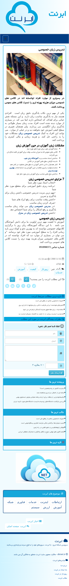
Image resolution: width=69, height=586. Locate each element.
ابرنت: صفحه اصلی (17, 526)
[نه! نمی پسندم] (12, 279)
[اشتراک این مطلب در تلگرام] (34, 285)
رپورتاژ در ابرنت (61, 574)
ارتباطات (57, 502)
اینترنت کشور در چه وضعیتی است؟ (52, 388)
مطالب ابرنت (62, 578)
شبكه (10, 502)
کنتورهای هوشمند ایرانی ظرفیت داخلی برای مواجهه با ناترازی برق (41, 305)
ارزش (46, 507)
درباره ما (64, 565)
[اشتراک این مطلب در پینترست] (18, 285)
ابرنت (57, 13)
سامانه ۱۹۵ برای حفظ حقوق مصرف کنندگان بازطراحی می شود (43, 309)
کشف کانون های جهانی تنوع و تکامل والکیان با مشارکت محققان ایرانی (41, 431)
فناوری (21, 502)
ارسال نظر (55, 373)
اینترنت (44, 502)
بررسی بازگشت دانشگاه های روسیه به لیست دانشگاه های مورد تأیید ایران (39, 401)
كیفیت (33, 269)
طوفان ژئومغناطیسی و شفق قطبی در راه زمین (48, 427)
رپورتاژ (45, 269)
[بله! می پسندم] (26, 279)
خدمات (59, 272)
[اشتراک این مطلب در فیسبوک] (28, 285)
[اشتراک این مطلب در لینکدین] (12, 285)
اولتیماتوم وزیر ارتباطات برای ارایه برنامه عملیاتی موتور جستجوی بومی (40, 397)
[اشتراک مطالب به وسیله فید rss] (7, 285)
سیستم (35, 507)
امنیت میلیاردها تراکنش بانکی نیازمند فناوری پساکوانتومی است (42, 423)
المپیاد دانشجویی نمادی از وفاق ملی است (49, 300)
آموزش (21, 269)
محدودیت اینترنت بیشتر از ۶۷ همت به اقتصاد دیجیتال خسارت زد (41, 314)
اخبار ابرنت (33, 521)
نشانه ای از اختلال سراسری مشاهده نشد (50, 392)
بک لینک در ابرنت (60, 570)
